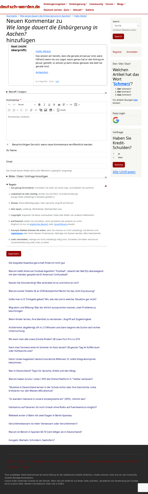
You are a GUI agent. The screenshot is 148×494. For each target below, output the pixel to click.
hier (136, 99)
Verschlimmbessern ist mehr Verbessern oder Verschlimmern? (43, 423)
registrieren (17, 233)
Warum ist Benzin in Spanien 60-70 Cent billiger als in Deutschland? (45, 431)
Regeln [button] (12, 184)
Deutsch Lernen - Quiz (56, 9)
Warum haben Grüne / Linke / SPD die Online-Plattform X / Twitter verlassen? (51, 379)
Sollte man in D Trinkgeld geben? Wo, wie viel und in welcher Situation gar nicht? (52, 299)
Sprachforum (60, 224)
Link (57, 81)
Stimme (119, 164)
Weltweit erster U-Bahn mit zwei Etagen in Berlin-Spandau (40, 415)
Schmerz (122, 83)
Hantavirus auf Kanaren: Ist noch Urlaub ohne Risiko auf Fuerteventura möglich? (53, 407)
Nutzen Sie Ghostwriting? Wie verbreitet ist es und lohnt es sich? (44, 282)
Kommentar (13, 100)
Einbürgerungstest (54, 4)
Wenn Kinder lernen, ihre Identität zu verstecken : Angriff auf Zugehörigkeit (50, 319)
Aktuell (77, 9)
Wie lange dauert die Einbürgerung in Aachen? (45, 15)
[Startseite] (20, 7)
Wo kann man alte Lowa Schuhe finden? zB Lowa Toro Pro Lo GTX (44, 339)
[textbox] (56, 126)
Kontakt (22, 461)
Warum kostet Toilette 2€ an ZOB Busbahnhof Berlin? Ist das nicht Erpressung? (52, 291)
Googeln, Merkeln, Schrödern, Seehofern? (32, 440)
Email (9, 161)
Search (116, 21)
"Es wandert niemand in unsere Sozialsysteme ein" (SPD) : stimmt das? (47, 399)
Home (10, 461)
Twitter (25, 467)
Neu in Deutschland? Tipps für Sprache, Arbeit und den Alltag (42, 370)
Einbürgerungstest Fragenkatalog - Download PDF (112, 461)
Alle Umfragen (124, 171)
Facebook (12, 467)
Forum (109, 4)
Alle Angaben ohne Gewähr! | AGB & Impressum (55, 461)
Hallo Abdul (80, 15)
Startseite (11, 15)
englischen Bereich (39, 224)
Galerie (90, 9)
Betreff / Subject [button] (17, 91)
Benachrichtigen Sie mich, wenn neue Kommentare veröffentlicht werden (52, 144)
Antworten (42, 72)
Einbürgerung (77, 4)
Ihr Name (11, 150)
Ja (119, 153)
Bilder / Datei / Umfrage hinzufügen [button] (28, 176)
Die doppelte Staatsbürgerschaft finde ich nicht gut (37, 262)
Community (96, 4)
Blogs (120, 4)
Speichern (13, 253)
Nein (120, 157)
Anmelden (132, 51)
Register (117, 51)
